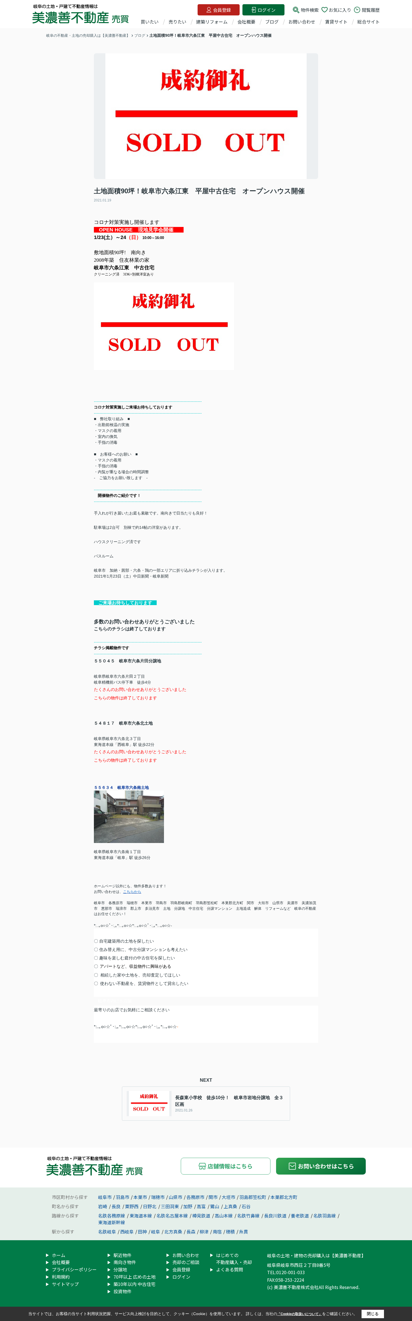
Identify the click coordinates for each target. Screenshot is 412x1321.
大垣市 (228, 1197)
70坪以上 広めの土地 (135, 1276)
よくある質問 (229, 1269)
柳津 (204, 1231)
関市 (213, 1197)
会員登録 (222, 9)
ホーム (58, 1255)
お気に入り (340, 9)
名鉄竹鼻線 (249, 1215)
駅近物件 (122, 1255)
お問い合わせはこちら (326, 1166)
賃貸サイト (336, 21)
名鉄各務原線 (112, 1215)
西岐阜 (127, 1231)
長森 (190, 1231)
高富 (202, 1206)
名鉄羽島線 (325, 1215)
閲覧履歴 (371, 9)
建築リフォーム (212, 21)
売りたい (177, 21)
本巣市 (140, 1197)
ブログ (272, 21)
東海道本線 (141, 1215)
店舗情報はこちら (230, 1166)
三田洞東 (170, 1206)
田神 (142, 1231)
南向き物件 (125, 1262)
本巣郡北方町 (283, 1197)
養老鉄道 (300, 1215)
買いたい (150, 21)
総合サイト (368, 21)
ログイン (267, 9)
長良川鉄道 (276, 1215)
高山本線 (224, 1215)
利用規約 (61, 1276)
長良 (117, 1206)
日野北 (150, 1206)
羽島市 (122, 1197)
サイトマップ (65, 1284)
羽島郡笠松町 (252, 1197)
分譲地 (120, 1269)
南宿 (217, 1231)
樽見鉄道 (201, 1215)
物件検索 (310, 9)
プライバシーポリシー (74, 1269)
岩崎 (103, 1206)
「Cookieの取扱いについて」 (299, 1314)
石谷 (246, 1206)
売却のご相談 (185, 1262)
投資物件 (122, 1291)
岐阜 (155, 1231)
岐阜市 (105, 1197)
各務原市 (195, 1197)
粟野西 (132, 1206)
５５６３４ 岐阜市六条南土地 (121, 787)
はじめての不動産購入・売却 (234, 1259)
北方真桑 (173, 1231)
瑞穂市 (158, 1197)
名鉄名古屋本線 (172, 1215)
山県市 (175, 1197)
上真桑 (231, 1206)
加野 (188, 1206)
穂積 (230, 1231)
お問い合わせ (301, 21)
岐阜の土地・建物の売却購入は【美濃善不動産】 (316, 1255)
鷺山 (215, 1206)
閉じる (373, 1313)
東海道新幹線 (111, 1222)
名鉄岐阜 (107, 1231)
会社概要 (246, 21)
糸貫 (243, 1231)
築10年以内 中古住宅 (135, 1284)
